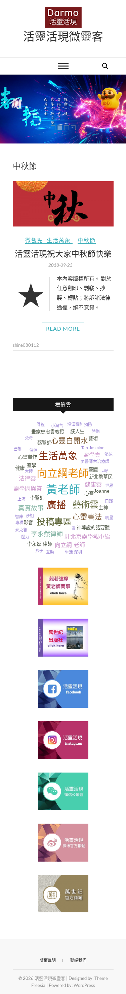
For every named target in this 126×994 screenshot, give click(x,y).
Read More (63, 328)
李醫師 (37, 498)
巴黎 (17, 449)
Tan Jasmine (92, 448)
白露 (109, 501)
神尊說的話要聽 (93, 527)
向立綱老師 (63, 473)
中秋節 (87, 240)
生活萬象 (59, 240)
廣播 (56, 505)
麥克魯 (21, 530)
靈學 (31, 465)
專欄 (19, 523)
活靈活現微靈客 (63, 36)
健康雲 (93, 485)
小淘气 (57, 425)
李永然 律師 (39, 544)
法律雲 (27, 478)
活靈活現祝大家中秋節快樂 (63, 253)
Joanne (102, 491)
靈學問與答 (27, 489)
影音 (28, 522)
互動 (50, 552)
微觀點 (34, 240)
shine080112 (26, 345)
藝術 (93, 438)
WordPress (84, 985)
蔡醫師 (44, 443)
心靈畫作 (27, 457)
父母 (29, 438)
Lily (104, 470)
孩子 (39, 550)
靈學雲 (91, 455)
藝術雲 (85, 505)
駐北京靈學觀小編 (87, 537)
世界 (109, 486)
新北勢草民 (101, 477)
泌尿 (108, 454)
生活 (69, 552)
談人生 (77, 431)
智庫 (19, 516)
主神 (103, 507)
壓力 (25, 537)
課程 (41, 424)
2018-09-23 (60, 265)
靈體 (93, 469)
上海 (21, 499)
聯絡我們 (78, 960)
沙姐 (30, 515)
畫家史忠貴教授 (47, 431)
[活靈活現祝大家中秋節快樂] (63, 203)
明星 (109, 517)
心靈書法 (87, 517)
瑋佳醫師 (75, 424)
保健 (33, 450)
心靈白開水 (69, 441)
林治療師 (101, 461)
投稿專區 (54, 522)
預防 (88, 424)
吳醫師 (87, 461)
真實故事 (31, 508)
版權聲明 (48, 960)
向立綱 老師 (70, 545)
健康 (20, 468)
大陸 (29, 471)
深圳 (78, 552)
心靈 (89, 493)
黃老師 (63, 490)
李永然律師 (47, 534)
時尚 (96, 431)
